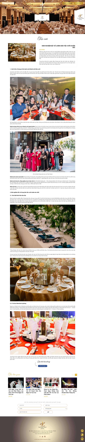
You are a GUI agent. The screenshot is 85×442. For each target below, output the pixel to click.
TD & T (49, 439)
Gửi (48, 412)
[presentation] (73, 375)
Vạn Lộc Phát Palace (47, 62)
